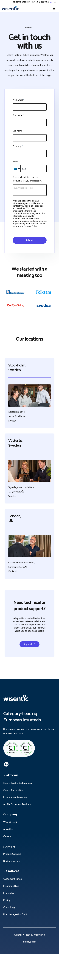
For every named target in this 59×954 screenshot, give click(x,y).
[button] (54, 9)
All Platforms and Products (17, 804)
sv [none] (55, 2)
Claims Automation (13, 790)
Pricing (7, 900)
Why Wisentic (10, 822)
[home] (13, 8)
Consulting (9, 907)
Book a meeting (11, 861)
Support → (29, 644)
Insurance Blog (11, 886)
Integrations (9, 893)
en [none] (51, 2)
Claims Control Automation (17, 783)
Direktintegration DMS (15, 914)
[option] (55, 2)
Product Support (12, 854)
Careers (7, 836)
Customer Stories (12, 879)
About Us (8, 829)
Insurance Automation (15, 797)
